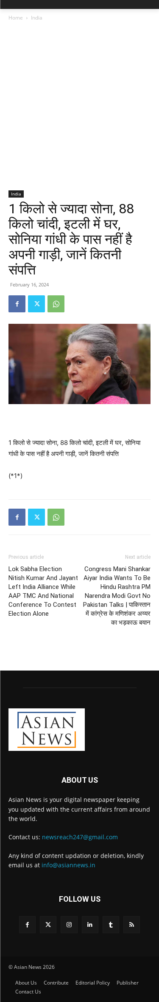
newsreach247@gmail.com (80, 837)
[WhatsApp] (55, 303)
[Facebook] (16, 303)
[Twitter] (36, 303)
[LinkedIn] (90, 924)
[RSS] (131, 924)
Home (15, 17)
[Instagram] (69, 924)
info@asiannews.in (68, 865)
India (36, 17)
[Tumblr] (111, 924)
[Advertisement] (79, 106)
